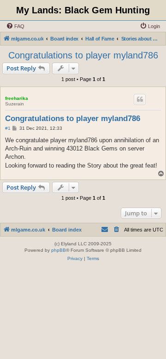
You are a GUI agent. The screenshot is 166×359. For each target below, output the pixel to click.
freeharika (16, 98)
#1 (8, 128)
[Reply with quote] (140, 99)
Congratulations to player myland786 (83, 55)
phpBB (58, 250)
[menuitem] (15, 26)
